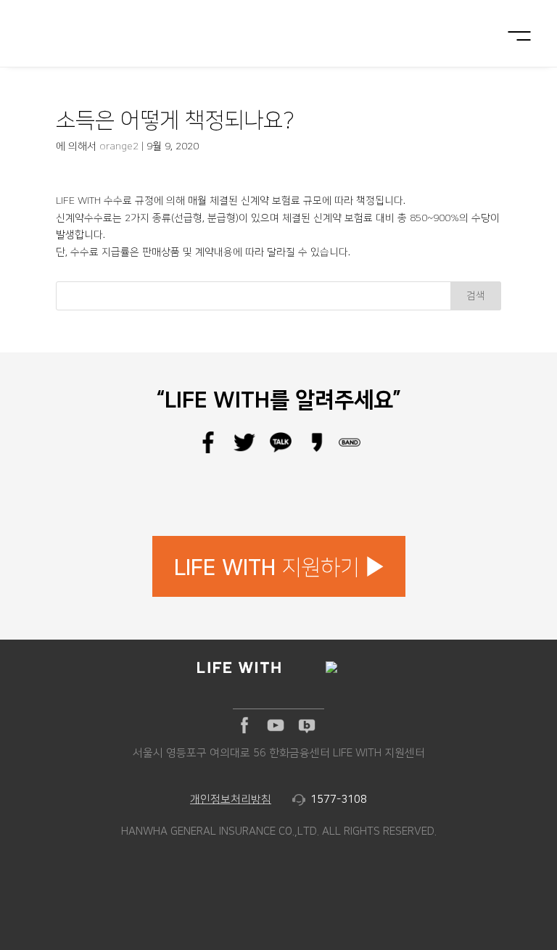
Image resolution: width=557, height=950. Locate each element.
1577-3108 (338, 799)
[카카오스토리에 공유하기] (317, 450)
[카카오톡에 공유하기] (281, 450)
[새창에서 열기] (244, 725)
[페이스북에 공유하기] (208, 450)
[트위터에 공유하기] (244, 450)
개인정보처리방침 (230, 799)
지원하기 (267, 567)
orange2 (119, 146)
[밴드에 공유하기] (349, 450)
